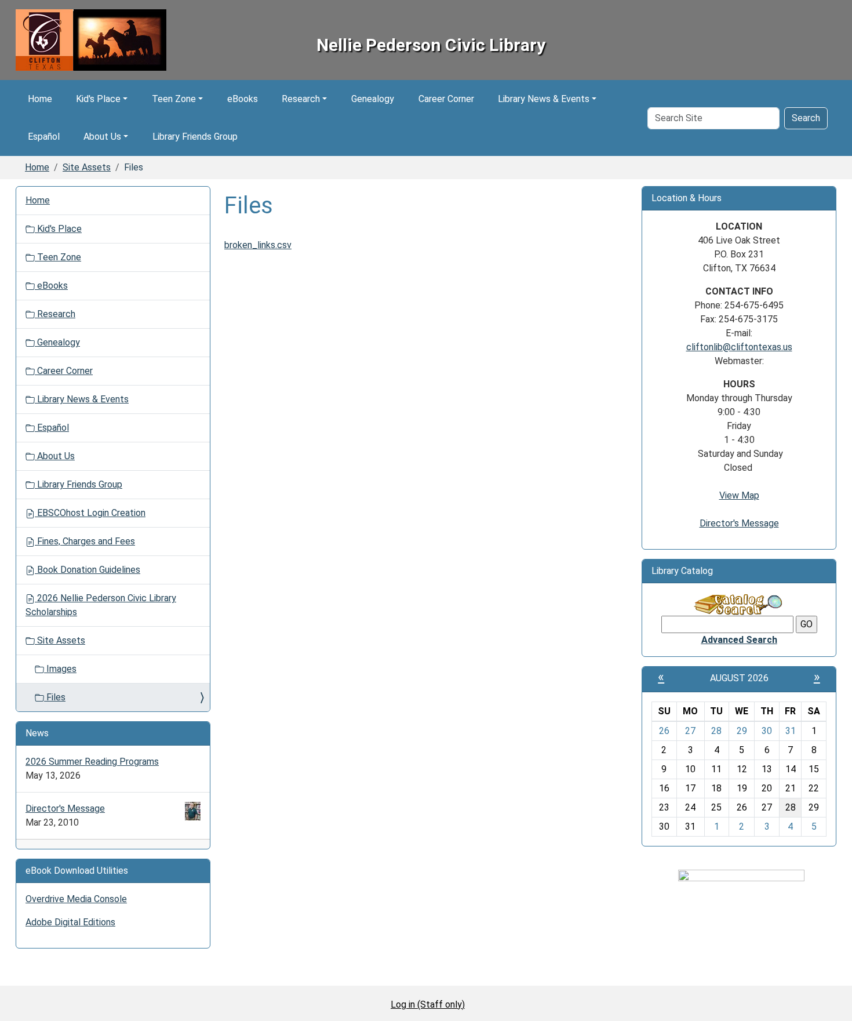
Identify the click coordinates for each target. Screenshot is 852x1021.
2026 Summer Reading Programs (92, 761)
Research (301, 98)
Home (40, 98)
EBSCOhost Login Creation (90, 512)
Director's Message (65, 808)
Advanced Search (739, 639)
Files (54, 697)
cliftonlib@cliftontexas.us (739, 347)
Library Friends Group (195, 136)
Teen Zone (174, 98)
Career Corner (446, 98)
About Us (102, 136)
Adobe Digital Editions (70, 922)
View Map (739, 495)
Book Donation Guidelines (87, 569)
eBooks (242, 98)
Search (806, 117)
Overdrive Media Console (76, 898)
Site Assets (87, 167)
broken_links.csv (258, 244)
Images (60, 668)
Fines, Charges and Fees (85, 541)
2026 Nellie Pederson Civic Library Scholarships (101, 605)
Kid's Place (98, 98)
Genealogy (372, 98)
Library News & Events (543, 98)
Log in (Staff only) (428, 1004)
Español (44, 136)
